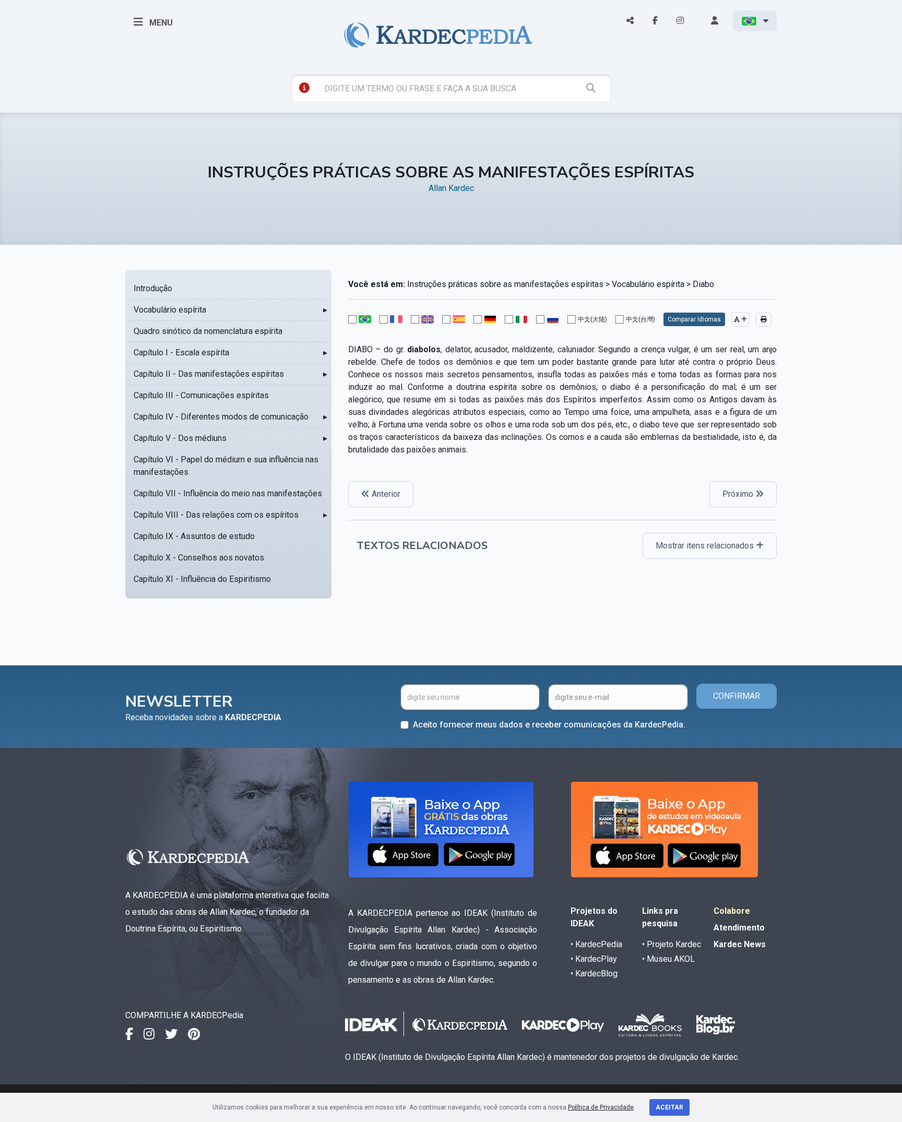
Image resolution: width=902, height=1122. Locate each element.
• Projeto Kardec (671, 944)
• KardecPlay (594, 959)
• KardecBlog (594, 973)
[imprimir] (764, 319)
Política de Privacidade (601, 1107)
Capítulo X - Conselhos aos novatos (199, 558)
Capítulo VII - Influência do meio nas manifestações (228, 493)
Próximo (738, 494)
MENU (160, 23)
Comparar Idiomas (694, 319)
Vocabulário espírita (170, 310)
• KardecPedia (596, 944)
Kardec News (740, 944)
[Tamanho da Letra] (740, 319)
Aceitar (669, 1107)
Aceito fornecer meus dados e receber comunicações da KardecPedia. (549, 725)
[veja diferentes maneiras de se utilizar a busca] (304, 87)
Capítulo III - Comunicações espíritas (201, 395)
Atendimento (739, 928)
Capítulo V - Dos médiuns (180, 438)
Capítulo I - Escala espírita (181, 352)
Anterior (385, 494)
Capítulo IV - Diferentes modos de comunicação (221, 417)
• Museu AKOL (668, 959)
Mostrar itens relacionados (706, 546)
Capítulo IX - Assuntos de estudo (194, 536)
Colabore (732, 911)
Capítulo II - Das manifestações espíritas (209, 374)
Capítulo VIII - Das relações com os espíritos (216, 515)
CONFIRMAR (736, 696)
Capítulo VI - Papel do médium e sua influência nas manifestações (226, 466)
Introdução (153, 288)
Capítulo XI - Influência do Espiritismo (202, 579)
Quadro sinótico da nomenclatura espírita (208, 331)
